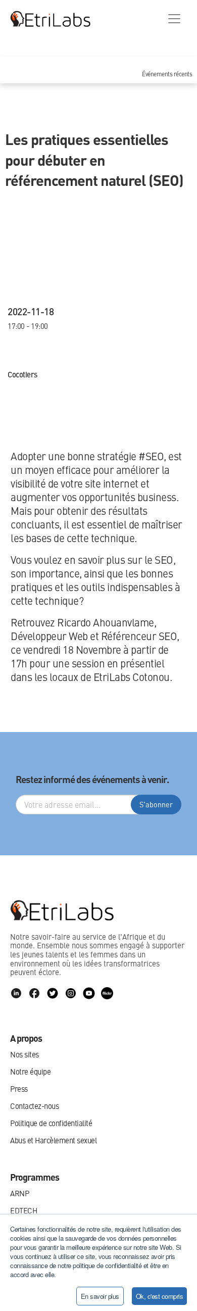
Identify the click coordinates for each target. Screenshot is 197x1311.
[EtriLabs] (50, 19)
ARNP (19, 1193)
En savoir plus (100, 1296)
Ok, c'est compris (159, 1296)
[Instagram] (71, 993)
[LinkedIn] (16, 993)
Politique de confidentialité (51, 1123)
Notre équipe (30, 1071)
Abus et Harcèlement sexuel (53, 1140)
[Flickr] (107, 993)
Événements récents (167, 74)
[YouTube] (89, 993)
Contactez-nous (34, 1106)
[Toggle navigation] (174, 18)
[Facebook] (34, 993)
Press (19, 1089)
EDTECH (23, 1210)
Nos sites (24, 1054)
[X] (52, 993)
